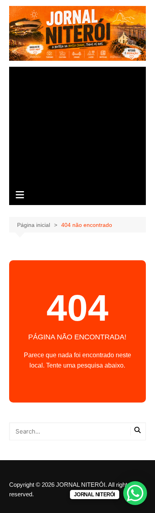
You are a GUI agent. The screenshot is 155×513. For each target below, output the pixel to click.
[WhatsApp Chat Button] (135, 493)
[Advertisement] (77, 126)
